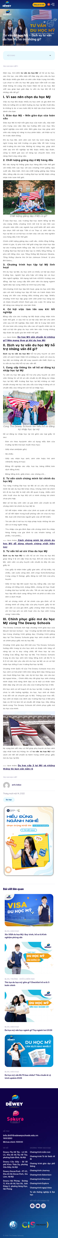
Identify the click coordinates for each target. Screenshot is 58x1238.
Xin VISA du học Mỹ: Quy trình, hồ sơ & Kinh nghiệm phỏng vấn (26, 936)
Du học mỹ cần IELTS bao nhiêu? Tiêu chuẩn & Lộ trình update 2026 (28, 1077)
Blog (7, 931)
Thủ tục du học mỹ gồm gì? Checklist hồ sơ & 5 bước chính (27, 984)
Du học (9, 799)
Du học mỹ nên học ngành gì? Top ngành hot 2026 (29, 1030)
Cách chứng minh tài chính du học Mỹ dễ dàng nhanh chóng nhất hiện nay (29, 544)
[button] (50, 55)
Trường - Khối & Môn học (22, 979)
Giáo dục (14, 931)
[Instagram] (43, 1205)
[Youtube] (37, 1205)
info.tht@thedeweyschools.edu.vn (20, 1135)
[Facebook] (32, 1205)
